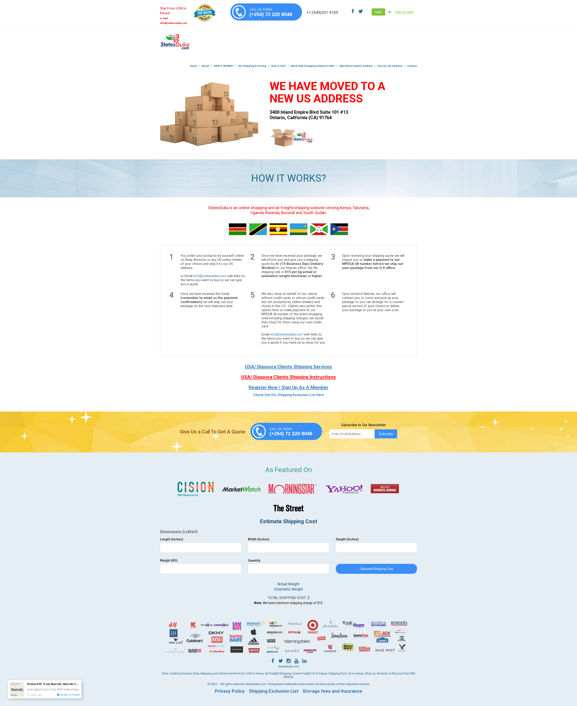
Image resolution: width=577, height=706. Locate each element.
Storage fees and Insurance (332, 691)
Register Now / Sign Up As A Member (288, 387)
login (378, 12)
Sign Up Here (404, 12)
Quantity (254, 560)
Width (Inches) (258, 539)
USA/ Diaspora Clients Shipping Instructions (288, 377)
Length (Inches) (171, 539)
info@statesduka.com (209, 276)
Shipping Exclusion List (273, 691)
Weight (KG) (169, 560)
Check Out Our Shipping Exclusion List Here (288, 395)
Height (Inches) (347, 539)
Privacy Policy (230, 691)
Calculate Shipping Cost (376, 569)
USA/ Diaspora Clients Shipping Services (288, 366)
